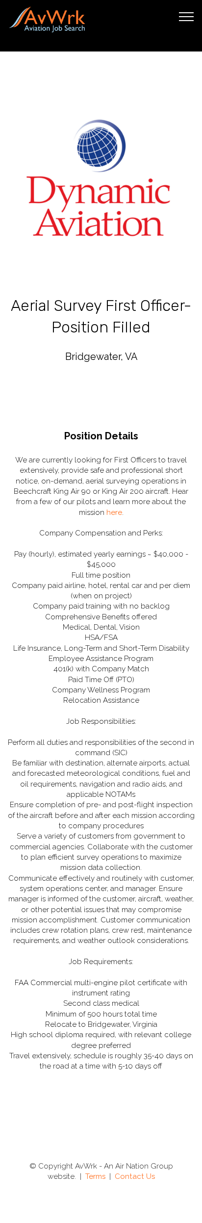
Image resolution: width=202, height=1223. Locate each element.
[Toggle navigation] (186, 16)
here (114, 512)
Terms (95, 1176)
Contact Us (135, 1176)
